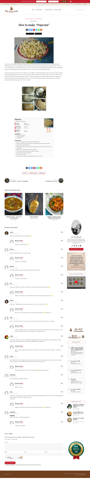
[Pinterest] (34, 30)
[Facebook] (29, 30)
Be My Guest (13, 4)
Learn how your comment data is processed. (31, 465)
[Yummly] (41, 30)
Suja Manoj (12, 375)
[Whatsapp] (39, 30)
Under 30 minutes (33, 173)
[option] (14, 206)
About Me (7, 4)
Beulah (11, 249)
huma (11, 392)
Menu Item (75, 4)
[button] (50, 129)
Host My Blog (82, 474)
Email (25, 452)
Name (6, 452)
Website (45, 452)
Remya (11, 300)
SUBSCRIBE (64, 1)
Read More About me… (76, 249)
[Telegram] (36, 30)
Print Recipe (38, 33)
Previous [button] (59, 190)
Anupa (11, 356)
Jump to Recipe (30, 33)
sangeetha (12, 412)
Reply (62, 232)
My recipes (31, 18)
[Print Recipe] (47, 129)
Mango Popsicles (34, 217)
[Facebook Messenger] (32, 30)
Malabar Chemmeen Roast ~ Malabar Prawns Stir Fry (54, 217)
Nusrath (12, 266)
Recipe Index (39, 9)
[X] (27, 30)
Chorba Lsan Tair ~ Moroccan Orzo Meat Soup (13, 217)
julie (11, 283)
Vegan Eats (42, 173)
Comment (7, 442)
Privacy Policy (8, 474)
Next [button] (62, 190)
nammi (11, 336)
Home (33, 9)
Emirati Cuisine (57, 9)
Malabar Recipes (49, 9)
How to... (25, 173)
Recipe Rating (7, 439)
